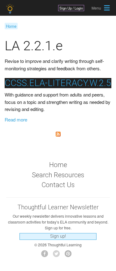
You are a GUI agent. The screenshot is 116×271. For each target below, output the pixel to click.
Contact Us (58, 185)
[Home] (10, 9)
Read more (16, 119)
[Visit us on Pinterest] (69, 255)
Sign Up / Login (71, 8)
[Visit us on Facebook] (46, 255)
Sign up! (58, 236)
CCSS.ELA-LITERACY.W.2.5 (58, 83)
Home (11, 26)
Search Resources (58, 175)
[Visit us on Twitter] (58, 255)
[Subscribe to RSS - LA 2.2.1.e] (58, 134)
